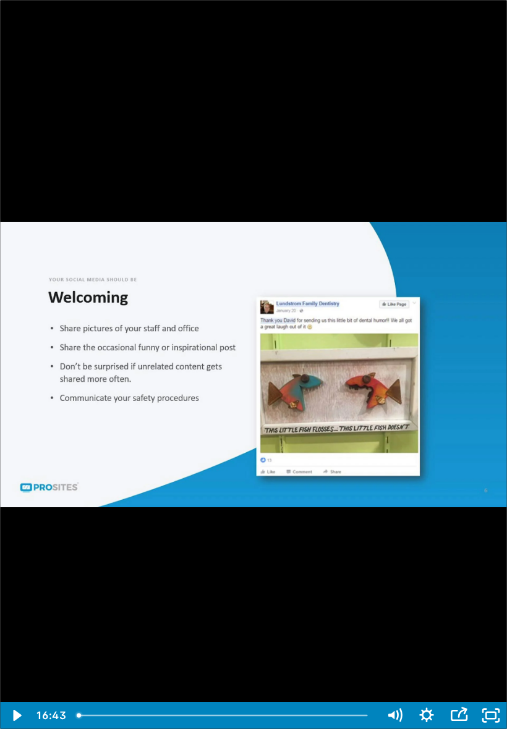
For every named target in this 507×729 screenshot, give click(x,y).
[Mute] (394, 715)
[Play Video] (16, 715)
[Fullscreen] (491, 715)
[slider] (224, 715)
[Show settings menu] (427, 715)
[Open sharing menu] (459, 715)
